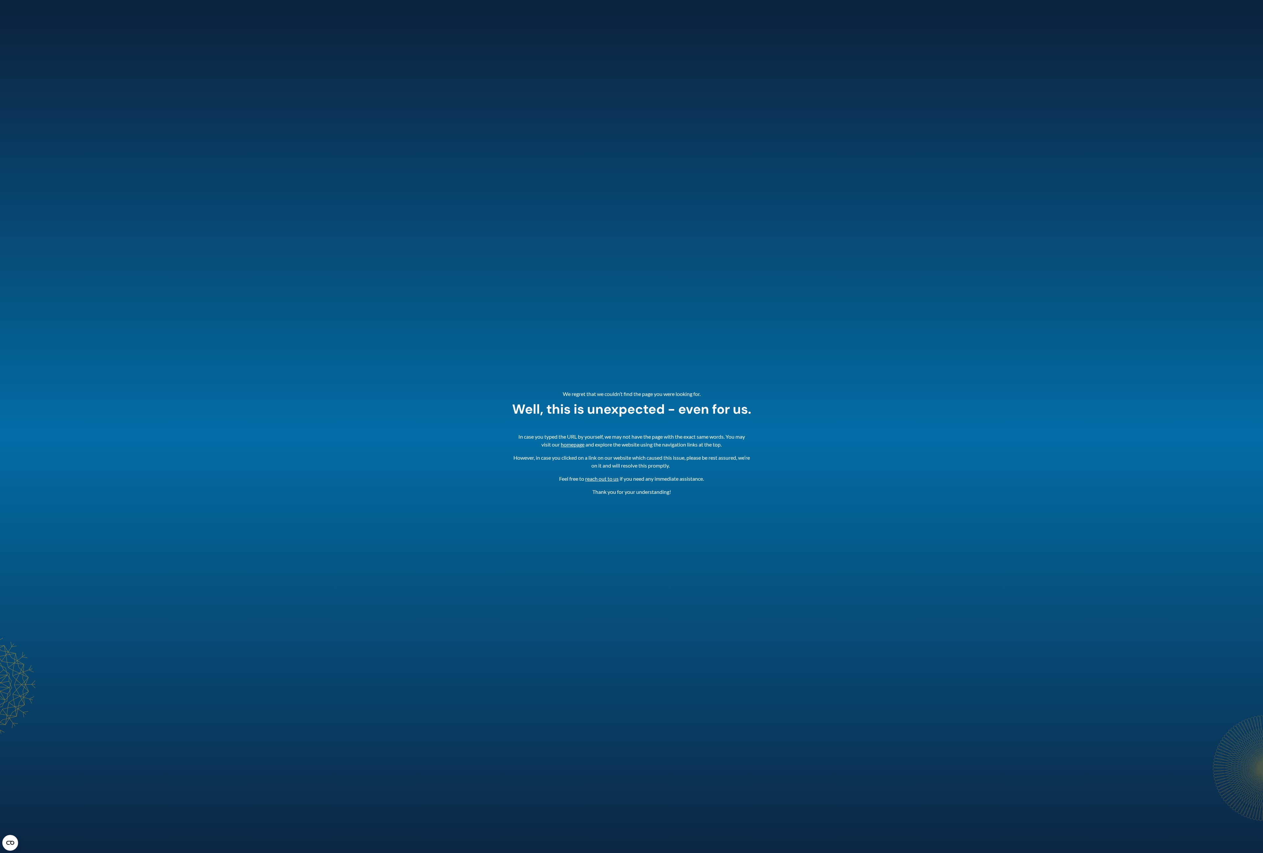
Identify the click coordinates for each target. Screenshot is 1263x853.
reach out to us (602, 478)
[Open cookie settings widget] (10, 843)
